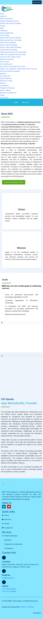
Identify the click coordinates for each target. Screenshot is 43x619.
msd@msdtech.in (8, 578)
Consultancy (4, 85)
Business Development (8, 93)
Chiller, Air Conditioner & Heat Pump (13, 54)
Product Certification (7, 88)
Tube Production (6, 78)
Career (2, 95)
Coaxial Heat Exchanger (8, 50)
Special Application (7, 33)
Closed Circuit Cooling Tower (10, 57)
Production (4, 30)
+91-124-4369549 (9, 591)
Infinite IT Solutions (27, 607)
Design (2, 26)
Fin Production (5, 76)
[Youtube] (9, 506)
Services (3, 83)
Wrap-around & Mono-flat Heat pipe (13, 52)
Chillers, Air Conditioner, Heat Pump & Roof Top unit (18, 69)
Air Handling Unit (6, 64)
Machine (3, 74)
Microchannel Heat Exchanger (11, 40)
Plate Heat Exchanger (8, 42)
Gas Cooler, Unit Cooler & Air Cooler (12, 66)
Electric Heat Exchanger (8, 45)
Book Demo (36, 2)
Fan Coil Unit (4, 62)
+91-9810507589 (9, 589)
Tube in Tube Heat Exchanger (10, 47)
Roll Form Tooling (6, 81)
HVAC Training (5, 90)
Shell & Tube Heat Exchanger (10, 38)
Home (2, 14)
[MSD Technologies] (8, 8)
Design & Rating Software (9, 21)
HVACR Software (6, 19)
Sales (2, 28)
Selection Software (7, 59)
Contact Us (4, 97)
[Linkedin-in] (4, 506)
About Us (3, 16)
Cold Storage (4, 35)
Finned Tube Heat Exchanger (10, 23)
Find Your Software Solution (10, 71)
